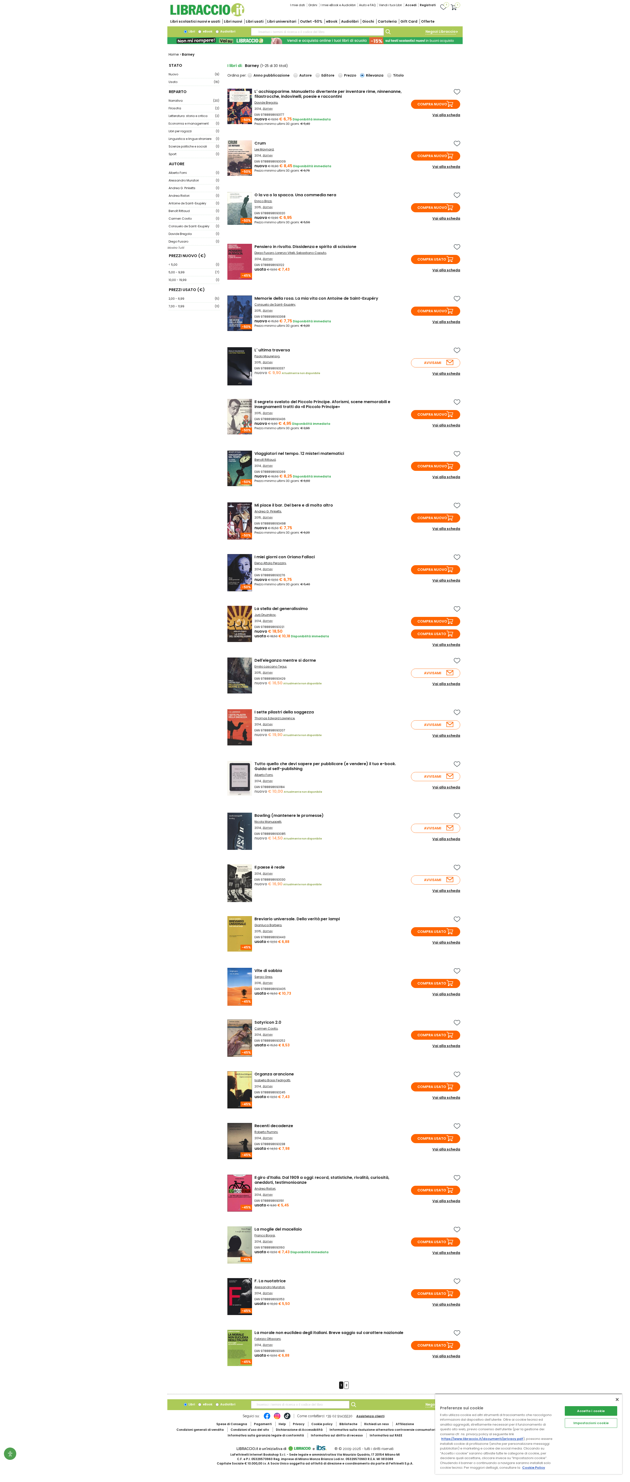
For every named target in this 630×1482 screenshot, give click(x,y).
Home (174, 54)
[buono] (315, 40)
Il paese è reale (269, 867)
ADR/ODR (392, 1430)
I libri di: (234, 65)
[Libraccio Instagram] (277, 1418)
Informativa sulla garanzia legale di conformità (266, 1435)
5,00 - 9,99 (194, 272)
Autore (305, 75)
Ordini (312, 5)
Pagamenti (263, 1424)
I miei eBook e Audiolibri (338, 5)
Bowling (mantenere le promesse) (289, 815)
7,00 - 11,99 (194, 306)
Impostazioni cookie (591, 1423)
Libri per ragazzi (194, 131)
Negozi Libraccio (440, 31)
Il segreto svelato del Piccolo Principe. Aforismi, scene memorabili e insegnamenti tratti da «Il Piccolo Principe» (322, 404)
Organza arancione (274, 1074)
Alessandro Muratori (194, 180)
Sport (194, 154)
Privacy (298, 1424)
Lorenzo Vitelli (285, 253)
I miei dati (297, 5)
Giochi (368, 21)
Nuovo (194, 74)
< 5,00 (194, 265)
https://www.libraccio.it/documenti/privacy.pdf (482, 1438)
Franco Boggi (264, 1235)
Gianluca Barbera (268, 925)
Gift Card (408, 21)
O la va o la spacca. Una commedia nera (295, 195)
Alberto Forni (194, 173)
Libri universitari (281, 21)
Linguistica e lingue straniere (194, 139)
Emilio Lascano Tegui (270, 666)
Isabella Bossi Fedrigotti (272, 1080)
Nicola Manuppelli (267, 822)
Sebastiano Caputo (311, 253)
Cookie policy (321, 1424)
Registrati (428, 5)
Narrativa (194, 101)
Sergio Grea (263, 977)
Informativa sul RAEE (386, 1435)
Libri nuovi (233, 21)
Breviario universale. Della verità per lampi (297, 919)
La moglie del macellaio (278, 1229)
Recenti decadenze (273, 1126)
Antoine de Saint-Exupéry (194, 203)
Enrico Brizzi (263, 201)
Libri (191, 31)
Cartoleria (387, 21)
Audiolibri (350, 21)
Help (282, 1424)
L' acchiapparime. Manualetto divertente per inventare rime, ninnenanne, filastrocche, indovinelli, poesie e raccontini (328, 94)
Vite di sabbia (268, 970)
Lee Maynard (264, 149)
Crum (260, 143)
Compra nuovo (432, 104)
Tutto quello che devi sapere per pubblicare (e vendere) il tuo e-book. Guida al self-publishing (325, 766)
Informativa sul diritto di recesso (337, 1435)
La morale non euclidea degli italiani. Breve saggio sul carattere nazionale (328, 1332)
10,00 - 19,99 (194, 280)
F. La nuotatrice (270, 1281)
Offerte (428, 21)
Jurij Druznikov (265, 615)
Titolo (398, 75)
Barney (268, 108)
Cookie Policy (533, 1467)
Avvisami (432, 362)
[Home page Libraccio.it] (207, 15)
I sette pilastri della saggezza (284, 712)
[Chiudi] (617, 1399)
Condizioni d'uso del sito (250, 1430)
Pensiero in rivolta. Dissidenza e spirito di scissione (305, 246)
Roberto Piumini (266, 1132)
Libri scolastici (195, 21)
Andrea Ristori (194, 196)
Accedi (410, 5)
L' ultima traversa (272, 350)
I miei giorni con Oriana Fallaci (284, 557)
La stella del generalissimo (281, 608)
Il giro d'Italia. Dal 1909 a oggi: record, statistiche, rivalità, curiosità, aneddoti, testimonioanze (321, 1180)
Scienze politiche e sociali (194, 146)
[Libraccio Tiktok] (287, 1418)
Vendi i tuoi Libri (390, 5)
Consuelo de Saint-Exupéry (194, 226)
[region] (528, 1434)
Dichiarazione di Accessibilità (299, 1430)
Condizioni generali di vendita (200, 1430)
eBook (331, 21)
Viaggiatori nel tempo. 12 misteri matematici (299, 453)
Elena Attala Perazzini (270, 563)
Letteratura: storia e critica (194, 116)
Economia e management (194, 123)
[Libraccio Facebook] (267, 1418)
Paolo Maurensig (267, 356)
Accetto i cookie (591, 1411)
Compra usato (431, 259)
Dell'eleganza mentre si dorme (285, 660)
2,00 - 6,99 (194, 298)
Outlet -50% (311, 21)
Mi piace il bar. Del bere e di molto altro (293, 505)
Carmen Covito (194, 218)
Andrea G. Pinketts (194, 188)
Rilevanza (374, 75)
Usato (194, 82)
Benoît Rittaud (194, 211)
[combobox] (317, 32)
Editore (327, 75)
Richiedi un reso (376, 1424)
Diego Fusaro (194, 241)
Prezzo (350, 75)
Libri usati (255, 21)
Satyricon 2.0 (267, 1022)
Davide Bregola (194, 234)
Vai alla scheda (446, 115)
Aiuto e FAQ (367, 5)
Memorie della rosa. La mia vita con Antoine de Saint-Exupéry (316, 298)
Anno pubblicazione (271, 75)
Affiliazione (405, 1424)
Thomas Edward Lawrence (274, 718)
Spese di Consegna (231, 1424)
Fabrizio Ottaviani (267, 1339)
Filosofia (194, 108)
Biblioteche (348, 1424)
